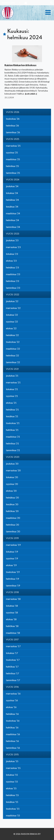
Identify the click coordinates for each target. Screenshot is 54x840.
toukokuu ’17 (13, 659)
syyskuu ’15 (12, 781)
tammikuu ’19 (13, 585)
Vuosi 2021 (12, 369)
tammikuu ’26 (13, 132)
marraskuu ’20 (13, 470)
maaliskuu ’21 (13, 436)
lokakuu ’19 (12, 551)
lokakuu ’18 (12, 605)
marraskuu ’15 (13, 767)
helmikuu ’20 (12, 524)
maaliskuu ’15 (13, 815)
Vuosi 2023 (12, 234)
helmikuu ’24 (12, 220)
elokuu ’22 (11, 328)
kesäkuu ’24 (12, 206)
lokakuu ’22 (12, 314)
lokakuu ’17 (12, 653)
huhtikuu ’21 (12, 429)
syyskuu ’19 (12, 558)
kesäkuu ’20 (12, 504)
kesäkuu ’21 (12, 416)
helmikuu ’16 (12, 741)
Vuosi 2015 (12, 754)
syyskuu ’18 (12, 612)
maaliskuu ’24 (13, 213)
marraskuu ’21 (13, 382)
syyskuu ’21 (12, 395)
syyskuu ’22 (12, 321)
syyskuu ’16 (12, 700)
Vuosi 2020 (12, 457)
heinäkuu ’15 (12, 795)
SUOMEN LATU (8, 3)
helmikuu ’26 (12, 125)
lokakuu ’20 (12, 477)
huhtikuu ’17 (12, 666)
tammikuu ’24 (13, 226)
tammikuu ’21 (13, 450)
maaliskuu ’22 (13, 348)
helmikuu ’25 (12, 166)
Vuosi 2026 (12, 112)
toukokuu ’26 (13, 118)
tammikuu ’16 (13, 747)
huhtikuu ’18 (12, 626)
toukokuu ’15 (13, 808)
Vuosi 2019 (12, 538)
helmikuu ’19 (12, 578)
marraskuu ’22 (13, 307)
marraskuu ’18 (13, 598)
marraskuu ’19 (13, 544)
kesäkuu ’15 (12, 801)
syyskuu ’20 (12, 483)
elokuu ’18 (11, 619)
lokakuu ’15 (12, 774)
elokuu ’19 (11, 565)
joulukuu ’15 (12, 761)
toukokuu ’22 (13, 341)
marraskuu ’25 (13, 145)
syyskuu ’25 (12, 152)
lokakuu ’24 (12, 193)
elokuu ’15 (11, 788)
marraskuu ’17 (13, 646)
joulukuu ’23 (12, 240)
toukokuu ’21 (13, 423)
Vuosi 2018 (12, 592)
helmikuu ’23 (12, 280)
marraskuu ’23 (13, 247)
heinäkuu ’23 (12, 267)
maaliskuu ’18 (13, 632)
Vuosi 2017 (12, 639)
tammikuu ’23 (13, 287)
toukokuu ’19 (13, 571)
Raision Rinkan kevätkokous (20, 65)
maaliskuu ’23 (13, 274)
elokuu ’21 (11, 402)
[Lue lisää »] (31, 94)
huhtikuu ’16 (12, 727)
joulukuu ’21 (12, 375)
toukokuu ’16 (13, 720)
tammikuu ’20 (13, 531)
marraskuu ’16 (13, 693)
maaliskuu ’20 (13, 517)
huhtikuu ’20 (12, 511)
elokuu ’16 (11, 707)
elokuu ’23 (11, 260)
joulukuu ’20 (12, 463)
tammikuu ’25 (13, 172)
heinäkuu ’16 (12, 713)
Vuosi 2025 (12, 139)
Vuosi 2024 (12, 179)
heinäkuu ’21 (12, 409)
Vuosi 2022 (12, 294)
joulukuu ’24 (12, 186)
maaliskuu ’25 (13, 159)
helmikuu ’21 (12, 443)
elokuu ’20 (11, 490)
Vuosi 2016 (12, 687)
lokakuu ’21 (12, 389)
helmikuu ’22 (12, 355)
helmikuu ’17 (12, 673)
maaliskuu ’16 (13, 734)
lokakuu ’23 (12, 253)
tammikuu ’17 (13, 680)
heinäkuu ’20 (12, 497)
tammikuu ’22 (13, 362)
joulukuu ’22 (12, 301)
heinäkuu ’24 (12, 199)
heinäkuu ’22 (12, 335)
